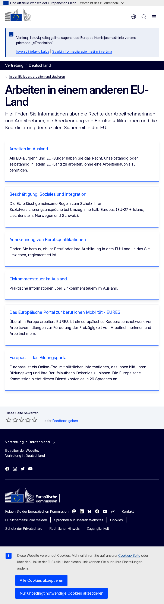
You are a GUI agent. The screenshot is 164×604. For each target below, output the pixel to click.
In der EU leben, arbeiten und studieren (37, 76)
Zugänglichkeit (98, 528)
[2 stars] (12, 420)
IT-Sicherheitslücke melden (26, 520)
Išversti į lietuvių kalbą (32, 51)
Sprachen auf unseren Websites (78, 520)
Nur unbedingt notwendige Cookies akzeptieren (61, 593)
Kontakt (128, 511)
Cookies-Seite (129, 555)
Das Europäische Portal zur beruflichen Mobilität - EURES (64, 312)
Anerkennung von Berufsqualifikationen (47, 239)
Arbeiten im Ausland (28, 148)
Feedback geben (65, 421)
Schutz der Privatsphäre (23, 528)
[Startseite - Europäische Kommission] (18, 15)
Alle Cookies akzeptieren (41, 580)
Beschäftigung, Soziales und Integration (47, 194)
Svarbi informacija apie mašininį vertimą (82, 51)
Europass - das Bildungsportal (38, 357)
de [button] (133, 16)
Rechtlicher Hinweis (64, 528)
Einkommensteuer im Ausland (38, 278)
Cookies (116, 520)
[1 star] (9, 420)
